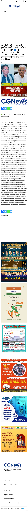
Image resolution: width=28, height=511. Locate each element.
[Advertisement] (14, 27)
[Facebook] (2, 108)
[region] (14, 262)
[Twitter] (5, 108)
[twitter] (19, 1)
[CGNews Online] (14, 8)
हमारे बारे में (16, 484)
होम (5, 484)
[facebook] (25, 1)
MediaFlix (23, 508)
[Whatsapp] (8, 108)
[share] (21, 1)
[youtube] (17, 1)
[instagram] (23, 1)
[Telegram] (11, 108)
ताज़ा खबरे (10, 484)
